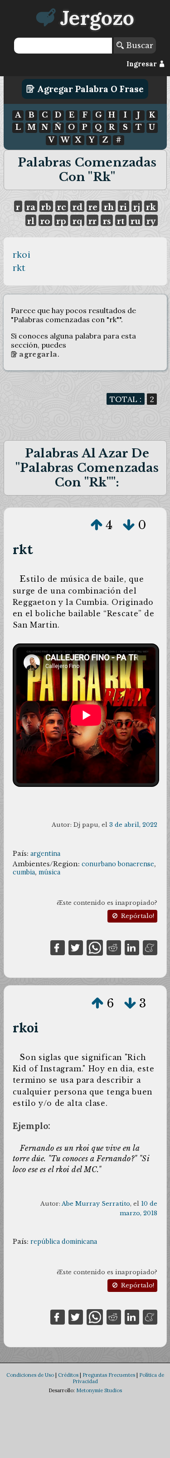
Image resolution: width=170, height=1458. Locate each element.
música (49, 872)
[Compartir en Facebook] (57, 947)
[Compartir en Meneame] (150, 947)
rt (120, 221)
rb (46, 207)
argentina (45, 853)
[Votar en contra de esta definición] (129, 525)
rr (92, 221)
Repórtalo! (136, 916)
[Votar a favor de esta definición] (96, 525)
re (92, 207)
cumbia (24, 872)
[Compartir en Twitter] (75, 947)
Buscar (138, 45)
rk (150, 207)
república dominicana (63, 1241)
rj (136, 207)
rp (61, 221)
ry (150, 221)
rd (78, 207)
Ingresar (142, 64)
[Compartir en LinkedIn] (132, 947)
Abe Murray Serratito (96, 1203)
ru (136, 221)
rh (109, 207)
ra (30, 207)
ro (45, 221)
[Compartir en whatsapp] (94, 947)
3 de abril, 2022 (133, 824)
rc (61, 207)
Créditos (68, 1375)
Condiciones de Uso (30, 1375)
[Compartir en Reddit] (114, 947)
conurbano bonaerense (118, 864)
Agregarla (37, 354)
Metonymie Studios (99, 1390)
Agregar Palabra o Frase (89, 88)
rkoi (22, 254)
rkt (19, 267)
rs (107, 221)
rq (78, 221)
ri (123, 207)
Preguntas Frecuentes (109, 1375)
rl (30, 221)
